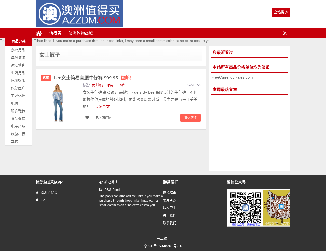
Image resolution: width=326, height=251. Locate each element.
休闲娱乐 (18, 80)
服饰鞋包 (18, 111)
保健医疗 (18, 88)
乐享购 (161, 238)
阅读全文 (102, 106)
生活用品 (18, 73)
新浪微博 (111, 182)
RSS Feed (112, 190)
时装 (110, 85)
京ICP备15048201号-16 (163, 246)
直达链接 (190, 118)
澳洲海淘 (18, 57)
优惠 (46, 78)
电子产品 (18, 126)
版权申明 (169, 208)
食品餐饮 (18, 119)
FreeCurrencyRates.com (232, 77)
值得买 (55, 33)
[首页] (41, 33)
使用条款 (169, 200)
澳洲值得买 (49, 192)
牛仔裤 (120, 85)
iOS (43, 200)
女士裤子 (98, 85)
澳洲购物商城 (81, 33)
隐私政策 (169, 192)
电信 (14, 103)
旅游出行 (18, 134)
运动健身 (18, 65)
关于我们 (169, 215)
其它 (14, 142)
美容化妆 (18, 96)
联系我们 (169, 223)
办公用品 (18, 50)
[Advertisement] (249, 133)
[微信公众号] (263, 226)
